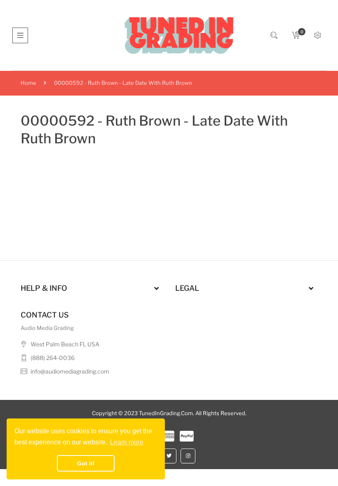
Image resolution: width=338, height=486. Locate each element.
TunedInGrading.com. (166, 413)
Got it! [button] (86, 463)
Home (28, 82)
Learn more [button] (126, 442)
